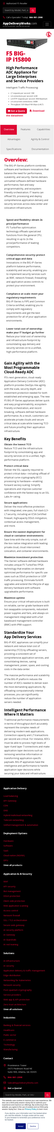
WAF (5, 881)
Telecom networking (13, 820)
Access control (10, 910)
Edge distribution (11, 975)
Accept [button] (20, 1126)
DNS (5, 810)
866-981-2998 (35, 17)
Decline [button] (33, 1126)
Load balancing (10, 795)
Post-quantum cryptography (17, 989)
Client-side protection (14, 900)
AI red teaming (10, 944)
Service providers (12, 994)
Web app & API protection (16, 999)
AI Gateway (9, 934)
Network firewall (11, 915)
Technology (9, 1044)
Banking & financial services (17, 1025)
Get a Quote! (15, 1088)
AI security (8, 965)
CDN (5, 805)
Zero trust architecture (14, 1004)
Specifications (13, 149)
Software (8, 845)
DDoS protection (11, 895)
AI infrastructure (11, 960)
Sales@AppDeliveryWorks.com (23, 1082)
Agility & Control (40, 139)
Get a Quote (17, 111)
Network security (12, 985)
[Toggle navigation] (47, 24)
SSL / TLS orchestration (15, 920)
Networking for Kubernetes (17, 980)
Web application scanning (15, 905)
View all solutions (12, 1009)
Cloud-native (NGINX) (14, 855)
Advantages (13, 139)
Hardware (8, 840)
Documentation (40, 149)
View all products (12, 865)
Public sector (9, 1034)
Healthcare (8, 1030)
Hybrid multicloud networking (17, 815)
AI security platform (13, 929)
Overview (9, 129)
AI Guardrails (9, 939)
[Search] (33, 10)
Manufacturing (10, 1049)
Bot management (12, 891)
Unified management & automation (20, 824)
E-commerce (9, 1039)
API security (9, 886)
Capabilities (43, 129)
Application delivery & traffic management (24, 970)
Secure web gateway (13, 925)
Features (25, 129)
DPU (5, 860)
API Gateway (10, 800)
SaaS (5, 850)
